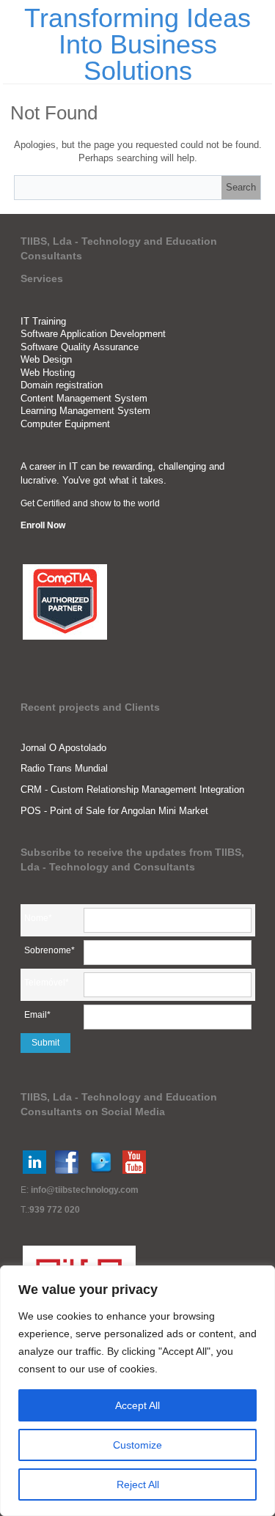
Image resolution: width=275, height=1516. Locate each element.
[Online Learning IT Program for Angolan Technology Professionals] (134, 1162)
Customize (137, 1445)
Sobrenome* (49, 950)
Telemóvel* (46, 982)
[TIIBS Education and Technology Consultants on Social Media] (34, 1162)
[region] (137, 1390)
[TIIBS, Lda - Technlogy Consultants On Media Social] (67, 1162)
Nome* (38, 918)
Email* (37, 1015)
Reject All (138, 1484)
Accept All (137, 1405)
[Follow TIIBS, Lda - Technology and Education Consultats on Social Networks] (101, 1162)
